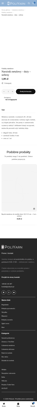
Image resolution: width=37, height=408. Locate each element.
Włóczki (4, 381)
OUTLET (5, 388)
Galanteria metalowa (18, 10)
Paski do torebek (7, 353)
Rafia (3, 377)
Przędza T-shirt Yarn (8, 384)
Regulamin (5, 304)
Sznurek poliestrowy (8, 338)
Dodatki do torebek (8, 360)
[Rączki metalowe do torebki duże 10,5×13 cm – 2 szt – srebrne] (19, 188)
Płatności (4, 316)
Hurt (3, 327)
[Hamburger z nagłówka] (4, 3)
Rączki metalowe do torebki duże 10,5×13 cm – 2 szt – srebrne (19, 215)
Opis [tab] (3, 110)
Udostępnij (7, 83)
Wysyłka (4, 312)
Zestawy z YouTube (8, 342)
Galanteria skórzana (8, 349)
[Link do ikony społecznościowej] (4, 292)
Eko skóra (5, 357)
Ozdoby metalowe (7, 12)
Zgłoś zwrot (5, 323)
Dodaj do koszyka (25, 91)
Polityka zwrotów (7, 320)
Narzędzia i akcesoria (8, 373)
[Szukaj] (29, 3)
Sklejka (4, 369)
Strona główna (6, 10)
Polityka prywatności (8, 308)
